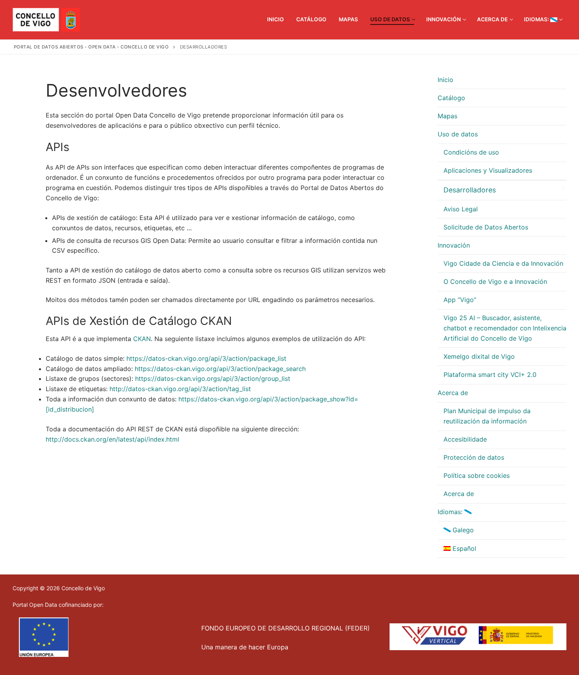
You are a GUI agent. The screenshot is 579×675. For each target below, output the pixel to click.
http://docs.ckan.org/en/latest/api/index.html (112, 439)
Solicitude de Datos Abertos (486, 227)
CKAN (142, 339)
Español (463, 548)
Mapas (447, 116)
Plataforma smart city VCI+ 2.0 (490, 375)
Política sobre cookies (477, 475)
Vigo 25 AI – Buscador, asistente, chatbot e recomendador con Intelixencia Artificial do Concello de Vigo (505, 328)
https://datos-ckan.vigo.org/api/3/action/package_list (206, 358)
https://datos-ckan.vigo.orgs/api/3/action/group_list (212, 378)
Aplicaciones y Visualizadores (488, 170)
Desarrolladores (470, 190)
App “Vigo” (460, 300)
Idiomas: (451, 512)
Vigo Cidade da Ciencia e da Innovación (503, 263)
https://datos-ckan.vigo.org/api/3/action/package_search (220, 369)
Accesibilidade (465, 439)
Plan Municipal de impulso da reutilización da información (487, 416)
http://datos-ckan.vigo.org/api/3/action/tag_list (180, 389)
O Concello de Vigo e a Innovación (495, 281)
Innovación (454, 245)
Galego (462, 530)
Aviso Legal (461, 209)
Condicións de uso (471, 152)
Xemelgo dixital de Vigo (479, 356)
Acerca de (453, 393)
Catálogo (451, 98)
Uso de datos (458, 134)
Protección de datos (474, 457)
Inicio (445, 80)
